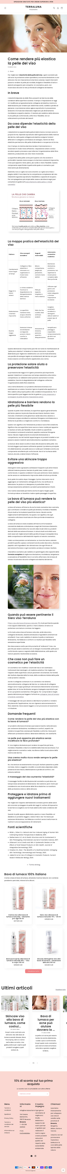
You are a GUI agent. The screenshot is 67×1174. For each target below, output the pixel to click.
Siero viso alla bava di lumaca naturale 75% (25, 623)
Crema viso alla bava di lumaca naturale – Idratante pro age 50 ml (18, 916)
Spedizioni (7, 1114)
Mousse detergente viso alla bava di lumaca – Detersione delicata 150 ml (49, 960)
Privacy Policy (8, 1118)
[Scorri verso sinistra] (30, 1063)
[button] (5, 8)
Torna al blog (34, 865)
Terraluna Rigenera (30, 1170)
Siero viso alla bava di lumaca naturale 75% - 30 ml (49, 916)
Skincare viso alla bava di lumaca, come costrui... (15, 1021)
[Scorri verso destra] (37, 1063)
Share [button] (12, 71)
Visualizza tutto (33, 971)
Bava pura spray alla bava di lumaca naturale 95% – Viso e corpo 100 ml (18, 960)
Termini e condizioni (7, 1109)
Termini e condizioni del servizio (8, 1124)
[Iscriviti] (47, 1094)
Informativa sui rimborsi (9, 1132)
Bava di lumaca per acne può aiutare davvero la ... (46, 1023)
